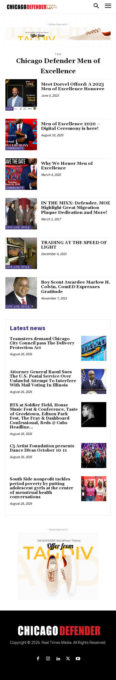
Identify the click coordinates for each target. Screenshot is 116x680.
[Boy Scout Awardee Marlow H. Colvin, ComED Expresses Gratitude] (21, 293)
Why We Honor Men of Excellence (67, 166)
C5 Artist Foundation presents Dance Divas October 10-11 (42, 448)
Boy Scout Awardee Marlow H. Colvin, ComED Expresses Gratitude (75, 287)
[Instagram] (48, 658)
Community (14, 148)
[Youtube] (78, 658)
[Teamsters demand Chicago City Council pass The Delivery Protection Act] (93, 348)
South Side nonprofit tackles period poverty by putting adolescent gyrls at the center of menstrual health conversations (41, 488)
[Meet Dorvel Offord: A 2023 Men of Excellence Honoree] (21, 95)
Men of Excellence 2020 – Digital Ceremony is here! (70, 126)
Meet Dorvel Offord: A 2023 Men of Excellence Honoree (72, 87)
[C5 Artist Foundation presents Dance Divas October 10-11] (93, 455)
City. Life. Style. (18, 227)
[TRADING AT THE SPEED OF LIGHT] (21, 253)
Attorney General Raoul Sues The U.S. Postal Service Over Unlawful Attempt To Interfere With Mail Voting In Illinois (43, 378)
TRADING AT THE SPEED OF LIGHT (74, 245)
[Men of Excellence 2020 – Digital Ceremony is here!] (21, 134)
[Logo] (58, 630)
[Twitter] (68, 658)
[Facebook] (38, 658)
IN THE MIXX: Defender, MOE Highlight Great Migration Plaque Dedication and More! (75, 207)
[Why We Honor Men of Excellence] (21, 174)
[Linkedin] (58, 658)
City (9, 108)
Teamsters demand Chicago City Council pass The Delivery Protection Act (42, 343)
